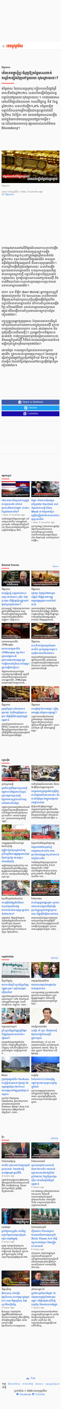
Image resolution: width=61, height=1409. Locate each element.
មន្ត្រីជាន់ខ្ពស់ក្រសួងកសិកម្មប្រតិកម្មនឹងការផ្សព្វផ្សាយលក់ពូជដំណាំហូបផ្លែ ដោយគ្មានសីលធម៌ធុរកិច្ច (15, 856)
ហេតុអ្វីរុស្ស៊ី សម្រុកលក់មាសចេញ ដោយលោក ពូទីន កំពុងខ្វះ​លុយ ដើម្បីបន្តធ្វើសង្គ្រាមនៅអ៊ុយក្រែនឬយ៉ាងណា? (15, 599)
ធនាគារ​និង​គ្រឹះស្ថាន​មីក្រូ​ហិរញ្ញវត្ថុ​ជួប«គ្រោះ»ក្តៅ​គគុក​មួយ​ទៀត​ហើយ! (15, 988)
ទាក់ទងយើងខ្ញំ (27, 1384)
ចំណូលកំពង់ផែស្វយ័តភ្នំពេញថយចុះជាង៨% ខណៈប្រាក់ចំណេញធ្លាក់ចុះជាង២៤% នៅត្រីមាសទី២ (45, 853)
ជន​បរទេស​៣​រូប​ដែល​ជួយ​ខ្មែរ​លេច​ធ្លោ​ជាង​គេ (43, 986)
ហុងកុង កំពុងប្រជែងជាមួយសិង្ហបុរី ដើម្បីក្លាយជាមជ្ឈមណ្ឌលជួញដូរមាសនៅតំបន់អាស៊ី (43, 599)
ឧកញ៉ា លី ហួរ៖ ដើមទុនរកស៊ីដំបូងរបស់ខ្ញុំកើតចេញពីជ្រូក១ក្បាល (44, 1034)
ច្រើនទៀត (54, 958)
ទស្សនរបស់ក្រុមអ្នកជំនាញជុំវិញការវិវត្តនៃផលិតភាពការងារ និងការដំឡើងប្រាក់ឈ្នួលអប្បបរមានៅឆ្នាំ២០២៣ (45, 797)
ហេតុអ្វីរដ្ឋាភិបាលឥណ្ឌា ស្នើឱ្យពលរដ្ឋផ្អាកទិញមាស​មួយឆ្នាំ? (44, 710)
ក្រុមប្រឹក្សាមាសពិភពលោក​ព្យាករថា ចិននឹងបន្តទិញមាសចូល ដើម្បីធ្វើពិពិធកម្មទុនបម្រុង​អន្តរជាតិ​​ (14, 714)
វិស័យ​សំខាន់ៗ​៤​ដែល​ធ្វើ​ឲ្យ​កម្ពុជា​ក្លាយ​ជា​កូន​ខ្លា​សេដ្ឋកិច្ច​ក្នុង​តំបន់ (44, 1083)
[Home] (15, 46)
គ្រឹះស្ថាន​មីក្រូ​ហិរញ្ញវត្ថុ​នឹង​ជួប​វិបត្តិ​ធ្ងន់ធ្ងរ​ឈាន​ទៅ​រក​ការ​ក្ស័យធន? (14, 1034)
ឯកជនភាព (39, 1384)
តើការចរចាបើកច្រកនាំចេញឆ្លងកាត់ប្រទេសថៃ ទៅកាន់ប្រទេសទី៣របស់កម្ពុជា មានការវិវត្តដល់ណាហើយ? (15, 506)
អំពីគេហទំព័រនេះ (14, 1384)
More (55, 566)
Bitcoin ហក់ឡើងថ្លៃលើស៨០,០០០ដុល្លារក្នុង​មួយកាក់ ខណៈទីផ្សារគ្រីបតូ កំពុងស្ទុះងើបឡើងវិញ (15, 1299)
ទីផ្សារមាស (9, 194)
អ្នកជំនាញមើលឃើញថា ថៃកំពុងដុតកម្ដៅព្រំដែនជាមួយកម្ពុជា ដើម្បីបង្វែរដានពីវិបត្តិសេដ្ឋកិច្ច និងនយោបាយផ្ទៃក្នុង (44, 1299)
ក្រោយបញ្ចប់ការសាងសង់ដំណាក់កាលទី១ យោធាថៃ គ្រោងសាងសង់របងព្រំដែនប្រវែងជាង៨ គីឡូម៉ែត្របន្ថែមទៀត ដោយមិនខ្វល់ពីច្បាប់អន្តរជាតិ (44, 1174)
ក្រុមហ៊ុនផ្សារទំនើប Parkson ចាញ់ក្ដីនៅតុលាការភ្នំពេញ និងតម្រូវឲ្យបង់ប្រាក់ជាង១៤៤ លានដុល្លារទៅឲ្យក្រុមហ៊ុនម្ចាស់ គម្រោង (15, 1086)
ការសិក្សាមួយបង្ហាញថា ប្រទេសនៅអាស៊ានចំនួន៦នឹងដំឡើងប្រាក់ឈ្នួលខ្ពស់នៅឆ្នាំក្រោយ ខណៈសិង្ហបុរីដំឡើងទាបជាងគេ (45, 908)
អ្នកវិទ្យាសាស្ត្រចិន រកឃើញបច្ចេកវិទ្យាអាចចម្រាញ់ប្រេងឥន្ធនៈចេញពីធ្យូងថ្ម (14, 1235)
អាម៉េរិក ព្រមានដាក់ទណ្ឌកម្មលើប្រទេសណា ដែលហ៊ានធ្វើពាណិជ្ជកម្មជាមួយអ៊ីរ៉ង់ (16, 1169)
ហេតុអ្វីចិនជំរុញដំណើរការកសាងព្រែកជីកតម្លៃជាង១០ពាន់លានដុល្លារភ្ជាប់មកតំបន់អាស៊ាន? (15, 908)
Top (32, 1378)
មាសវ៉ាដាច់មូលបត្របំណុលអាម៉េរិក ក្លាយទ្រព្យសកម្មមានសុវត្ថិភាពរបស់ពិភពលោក (44, 649)
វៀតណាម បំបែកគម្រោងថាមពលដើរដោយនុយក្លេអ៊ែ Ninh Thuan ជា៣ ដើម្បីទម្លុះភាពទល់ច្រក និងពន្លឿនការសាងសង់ (44, 1238)
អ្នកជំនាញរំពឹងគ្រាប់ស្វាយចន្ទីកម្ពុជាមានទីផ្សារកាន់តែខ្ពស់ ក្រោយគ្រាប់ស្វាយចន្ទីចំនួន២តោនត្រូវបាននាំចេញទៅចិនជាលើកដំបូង (14, 795)
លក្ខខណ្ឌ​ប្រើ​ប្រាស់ (52, 1384)
